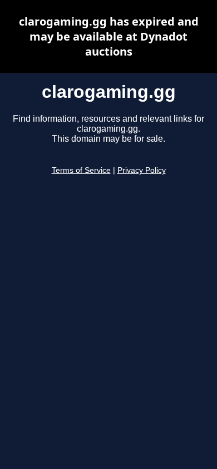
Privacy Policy (141, 170)
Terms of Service (81, 170)
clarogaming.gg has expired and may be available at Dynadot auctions (109, 36)
